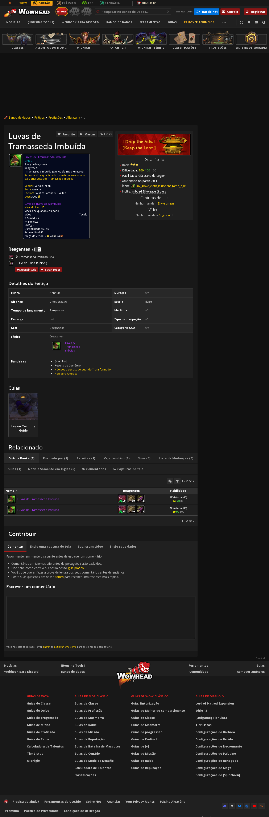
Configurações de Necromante (218, 746)
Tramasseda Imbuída (38, 171)
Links (108, 134)
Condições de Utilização (82, 811)
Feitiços (39, 117)
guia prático (76, 568)
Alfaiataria (73, 117)
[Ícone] (15, 160)
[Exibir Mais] (224, 22)
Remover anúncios (199, 22)
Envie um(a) (166, 203)
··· (126, 3)
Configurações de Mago (213, 768)
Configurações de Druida (214, 739)
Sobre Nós (94, 802)
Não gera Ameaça (66, 374)
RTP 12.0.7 (87, 11)
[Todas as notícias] (9, 3)
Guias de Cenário (87, 753)
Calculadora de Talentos (45, 746)
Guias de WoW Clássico (150, 696)
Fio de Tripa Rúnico (69, 171)
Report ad (260, 658)
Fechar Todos (52, 269)
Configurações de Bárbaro (215, 732)
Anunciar (113, 802)
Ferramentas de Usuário (62, 802)
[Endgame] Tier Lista (211, 718)
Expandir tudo (27, 269)
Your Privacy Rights (140, 802)
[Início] (28, 11)
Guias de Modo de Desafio (94, 761)
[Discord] (225, 806)
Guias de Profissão (41, 732)
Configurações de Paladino (215, 753)
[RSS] (261, 806)
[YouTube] (254, 806)
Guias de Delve (38, 711)
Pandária (112, 3)
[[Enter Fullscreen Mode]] (242, 22)
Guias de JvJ (140, 746)
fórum (59, 577)
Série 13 (201, 711)
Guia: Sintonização (145, 703)
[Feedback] (256, 22)
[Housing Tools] (73, 665)
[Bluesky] (239, 806)
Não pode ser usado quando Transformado (83, 369)
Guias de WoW (38, 696)
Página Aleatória (172, 802)
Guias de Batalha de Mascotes (97, 746)
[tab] (21, 458)
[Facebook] (247, 806)
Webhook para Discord (80, 22)
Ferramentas (198, 665)
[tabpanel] (101, 500)
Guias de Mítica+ (39, 725)
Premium (12, 811)
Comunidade (198, 672)
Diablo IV (149, 3)
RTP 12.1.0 (75, 11)
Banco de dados (119, 22)
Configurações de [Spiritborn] (217, 775)
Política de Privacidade (41, 811)
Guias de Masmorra (89, 718)
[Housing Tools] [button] (41, 22)
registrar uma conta (65, 646)
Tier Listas (35, 753)
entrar (46, 646)
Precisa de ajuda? (26, 802)
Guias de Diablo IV (209, 696)
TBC (90, 3)
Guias (172, 22)
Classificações (85, 775)
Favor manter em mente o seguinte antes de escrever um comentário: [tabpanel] (65, 601)
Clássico (69, 3)
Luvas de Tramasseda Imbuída (43, 204)
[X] (232, 806)
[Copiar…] (170, 481)
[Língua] (264, 22)
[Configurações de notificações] (249, 22)
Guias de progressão (42, 718)
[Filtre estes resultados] (177, 481)
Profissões (55, 117)
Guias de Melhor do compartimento (158, 711)
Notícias (13, 22)
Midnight (34, 761)
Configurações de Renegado (216, 761)
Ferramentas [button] (150, 22)
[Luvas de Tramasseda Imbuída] (11, 499)
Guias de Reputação (89, 739)
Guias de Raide (38, 739)
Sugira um (166, 215)
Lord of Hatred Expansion (214, 703)
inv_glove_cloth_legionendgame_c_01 (161, 186)
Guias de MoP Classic (91, 696)
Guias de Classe (39, 703)
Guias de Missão (86, 732)
